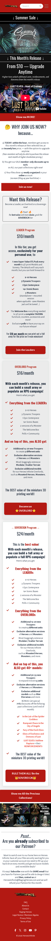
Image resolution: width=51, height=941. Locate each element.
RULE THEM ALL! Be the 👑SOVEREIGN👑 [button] (25, 775)
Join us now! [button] (25, 187)
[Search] (40, 6)
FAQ (25, 902)
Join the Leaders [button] (25, 350)
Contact (25, 909)
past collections (25, 167)
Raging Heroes (25, 912)
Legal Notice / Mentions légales (25, 915)
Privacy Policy (25, 918)
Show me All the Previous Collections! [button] (25, 795)
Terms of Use (25, 921)
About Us (25, 906)
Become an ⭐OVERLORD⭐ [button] (25, 508)
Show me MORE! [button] (25, 117)
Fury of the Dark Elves (33, 730)
